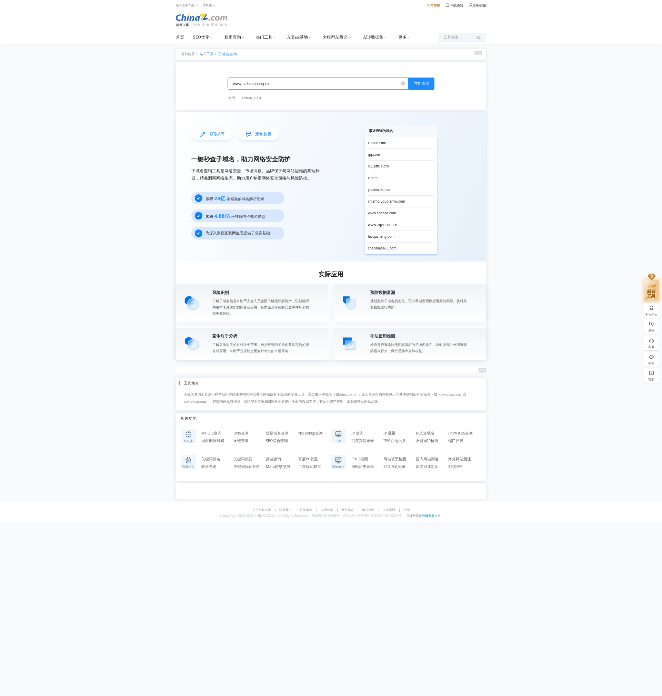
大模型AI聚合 (335, 37)
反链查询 (273, 459)
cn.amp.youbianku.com (386, 201)
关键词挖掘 (242, 459)
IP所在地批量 (394, 440)
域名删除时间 (212, 440)
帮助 (406, 509)
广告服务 (306, 509)
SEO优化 (201, 37)
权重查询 (232, 37)
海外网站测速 (459, 459)
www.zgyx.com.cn (382, 225)
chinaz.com (251, 97)
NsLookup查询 (310, 433)
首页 (180, 37)
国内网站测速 (427, 459)
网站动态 (347, 509)
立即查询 (421, 83)
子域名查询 (227, 54)
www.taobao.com (382, 213)
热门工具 (264, 37)
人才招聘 (389, 509)
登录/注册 (479, 5)
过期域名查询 (277, 433)
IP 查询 (357, 433)
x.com (373, 178)
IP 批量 (389, 433)
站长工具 (206, 53)
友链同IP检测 (427, 440)
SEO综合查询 (277, 440)
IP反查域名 (425, 433)
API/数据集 (373, 37)
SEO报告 (455, 466)
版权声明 (368, 509)
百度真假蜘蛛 (362, 440)
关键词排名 (210, 459)
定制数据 (263, 134)
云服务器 (428, 515)
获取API (217, 134)
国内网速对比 (427, 466)
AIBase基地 (297, 37)
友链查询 (241, 440)
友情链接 (327, 509)
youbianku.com (380, 189)
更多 (402, 37)
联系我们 (285, 509)
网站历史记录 (362, 466)
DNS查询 (241, 433)
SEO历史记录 (394, 466)
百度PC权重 (308, 459)
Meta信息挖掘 (278, 466)
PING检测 (359, 459)
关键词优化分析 (246, 466)
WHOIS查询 (211, 433)
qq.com (374, 154)
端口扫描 (455, 440)
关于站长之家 (261, 509)
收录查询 (209, 466)
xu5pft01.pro (378, 166)
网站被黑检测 (394, 459)
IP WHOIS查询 (460, 433)
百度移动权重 (309, 466)
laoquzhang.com (381, 236)
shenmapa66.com (382, 248)
